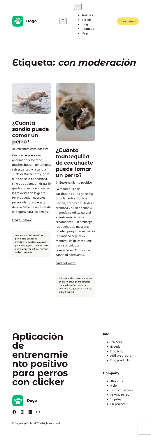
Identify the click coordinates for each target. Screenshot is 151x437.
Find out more (22, 220)
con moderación (23, 235)
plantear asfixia (30, 249)
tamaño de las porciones (31, 250)
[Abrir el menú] (63, 21)
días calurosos (29, 238)
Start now (128, 21)
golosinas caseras (82, 288)
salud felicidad (66, 292)
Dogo (31, 21)
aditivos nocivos (67, 278)
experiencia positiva (25, 242)
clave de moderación (80, 281)
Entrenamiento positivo (32, 149)
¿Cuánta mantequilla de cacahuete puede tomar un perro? (74, 162)
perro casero (35, 245)
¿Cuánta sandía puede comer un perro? (30, 132)
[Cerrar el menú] (78, 7)
